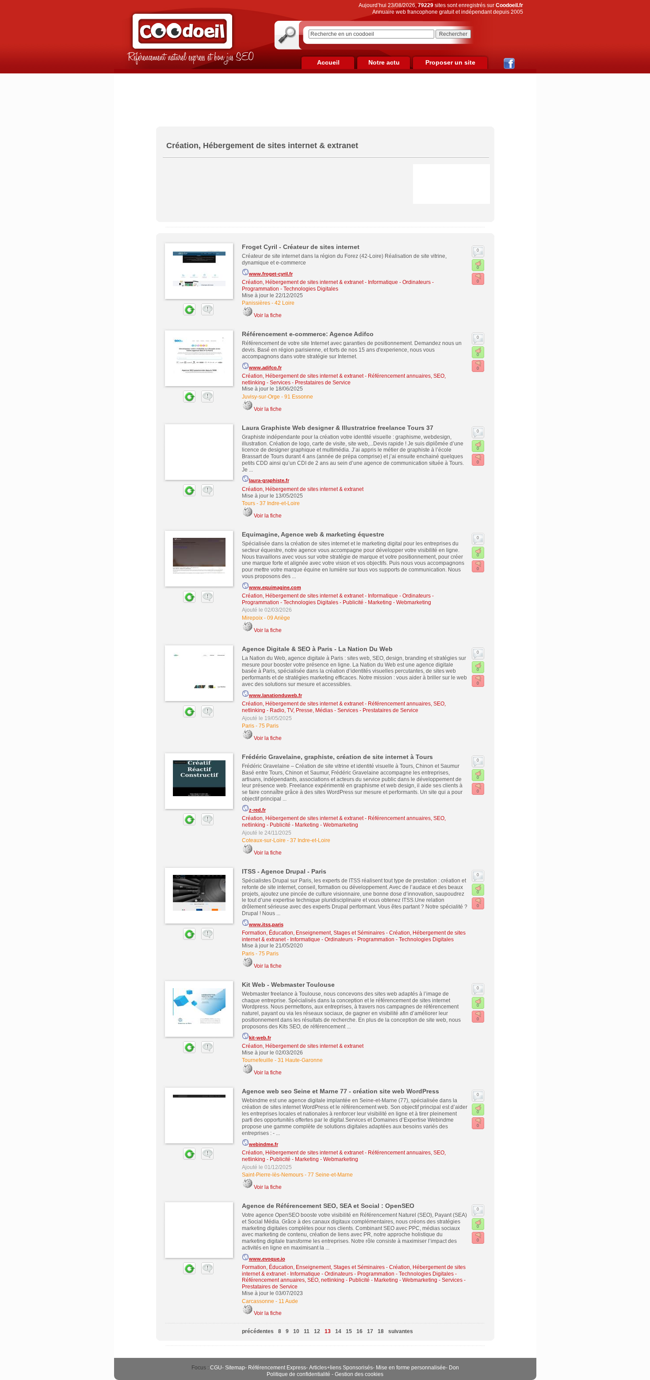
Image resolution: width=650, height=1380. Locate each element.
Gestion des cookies (359, 1374)
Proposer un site (450, 62)
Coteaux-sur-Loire (264, 840)
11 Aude (288, 1301)
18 (381, 1331)
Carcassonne (258, 1301)
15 (349, 1331)
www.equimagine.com (275, 587)
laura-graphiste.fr (269, 480)
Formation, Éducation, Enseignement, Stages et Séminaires (313, 933)
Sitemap (235, 1368)
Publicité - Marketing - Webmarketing (387, 602)
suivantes (400, 1331)
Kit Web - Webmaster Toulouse (288, 984)
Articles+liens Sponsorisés (341, 1368)
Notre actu (384, 62)
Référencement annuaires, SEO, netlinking (293, 1280)
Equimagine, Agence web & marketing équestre (313, 534)
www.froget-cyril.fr (271, 273)
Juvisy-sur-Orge (261, 397)
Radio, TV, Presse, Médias (301, 710)
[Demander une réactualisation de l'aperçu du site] (179, 313)
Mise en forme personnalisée (411, 1368)
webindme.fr (263, 1144)
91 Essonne (298, 397)
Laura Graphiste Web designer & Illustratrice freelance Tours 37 (337, 427)
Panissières (256, 303)
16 (359, 1331)
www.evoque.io (267, 1258)
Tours (248, 503)
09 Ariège (278, 618)
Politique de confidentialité (298, 1374)
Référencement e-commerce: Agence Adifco (308, 333)
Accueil (328, 62)
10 (296, 1331)
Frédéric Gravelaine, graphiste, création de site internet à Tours (337, 756)
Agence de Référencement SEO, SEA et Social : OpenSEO (328, 1205)
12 (317, 1331)
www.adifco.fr (265, 367)
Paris (248, 726)
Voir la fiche (268, 315)
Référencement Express (277, 1368)
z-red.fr (257, 810)
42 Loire (284, 303)
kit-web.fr (260, 1037)
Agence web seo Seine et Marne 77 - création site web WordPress (340, 1091)
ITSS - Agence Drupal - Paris (284, 871)
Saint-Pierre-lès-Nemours (272, 1175)
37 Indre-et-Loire (280, 503)
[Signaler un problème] (205, 313)
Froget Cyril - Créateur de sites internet (300, 246)
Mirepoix (252, 618)
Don (454, 1368)
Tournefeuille (257, 1060)
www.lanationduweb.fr (275, 695)
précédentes (258, 1331)
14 (338, 1331)
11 (307, 1331)
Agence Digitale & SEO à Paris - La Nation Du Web (317, 648)
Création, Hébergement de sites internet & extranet (302, 282)
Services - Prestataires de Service (310, 383)
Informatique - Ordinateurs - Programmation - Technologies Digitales (338, 285)
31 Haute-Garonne (300, 1060)
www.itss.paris (266, 924)
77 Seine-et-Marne (330, 1175)
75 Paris (269, 726)
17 (370, 1331)
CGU (216, 1368)
